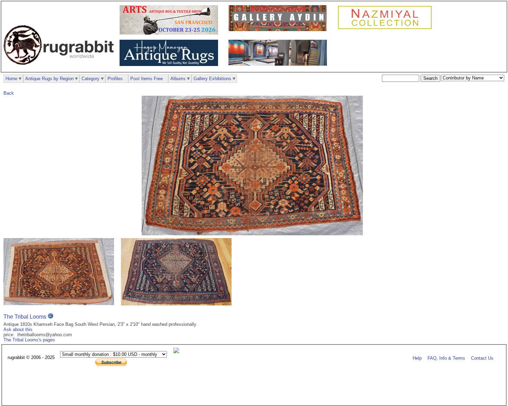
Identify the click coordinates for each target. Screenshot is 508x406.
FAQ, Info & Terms (446, 357)
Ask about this (17, 329)
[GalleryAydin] (279, 29)
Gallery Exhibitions (212, 78)
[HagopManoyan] (171, 64)
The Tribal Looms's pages (29, 339)
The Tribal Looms (24, 317)
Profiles (115, 78)
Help (417, 357)
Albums (178, 78)
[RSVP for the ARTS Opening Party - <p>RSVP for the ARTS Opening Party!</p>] (177, 351)
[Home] (60, 68)
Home (11, 78)
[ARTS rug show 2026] (171, 33)
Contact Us (482, 357)
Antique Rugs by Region (49, 78)
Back (8, 93)
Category (91, 78)
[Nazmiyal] (386, 28)
